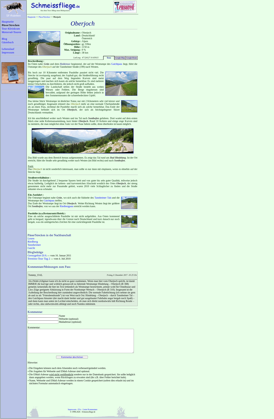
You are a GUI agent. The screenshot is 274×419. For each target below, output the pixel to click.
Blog (4, 38)
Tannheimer (34, 244)
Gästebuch (8, 42)
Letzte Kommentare (90, 409)
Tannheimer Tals (103, 197)
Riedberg (33, 241)
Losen (31, 238)
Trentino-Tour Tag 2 (39, 258)
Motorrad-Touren (11, 32)
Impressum (8, 52)
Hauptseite (8, 21)
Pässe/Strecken (10, 25)
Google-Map (120, 58)
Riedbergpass (66, 206)
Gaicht (31, 248)
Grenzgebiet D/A (37, 255)
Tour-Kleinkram (11, 28)
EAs (79, 409)
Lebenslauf (8, 49)
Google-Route (131, 58)
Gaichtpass (116, 64)
